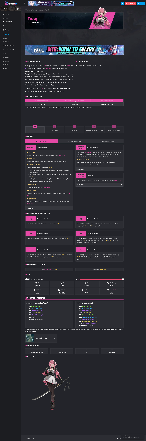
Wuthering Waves (30, 10)
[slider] (123, 279)
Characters (40, 10)
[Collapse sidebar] (25, 3)
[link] (39, 3)
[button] (10, 8)
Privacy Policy (31, 438)
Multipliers (30, 208)
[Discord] (122, 3)
